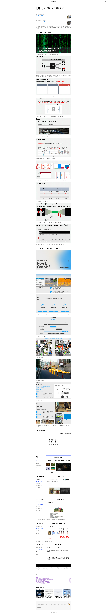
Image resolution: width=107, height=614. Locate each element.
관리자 (56, 612)
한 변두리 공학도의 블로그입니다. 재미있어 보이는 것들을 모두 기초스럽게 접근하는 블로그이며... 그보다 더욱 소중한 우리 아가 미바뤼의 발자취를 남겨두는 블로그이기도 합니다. (52, 604)
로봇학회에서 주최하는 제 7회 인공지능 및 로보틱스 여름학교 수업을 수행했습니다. (44, 579)
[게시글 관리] (39, 574)
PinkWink (53, 1)
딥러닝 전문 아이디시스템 (40, 21)
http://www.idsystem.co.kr (40, 20)
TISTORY (54, 612)
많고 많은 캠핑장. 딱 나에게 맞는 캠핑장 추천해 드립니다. (41, 583)
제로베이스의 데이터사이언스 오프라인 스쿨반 (44, 26)
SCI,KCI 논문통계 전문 (40, 15)
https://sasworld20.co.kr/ (40, 14)
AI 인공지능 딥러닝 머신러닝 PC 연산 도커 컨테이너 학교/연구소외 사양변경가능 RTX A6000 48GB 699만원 (50, 23)
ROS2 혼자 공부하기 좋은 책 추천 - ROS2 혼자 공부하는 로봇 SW (42, 578)
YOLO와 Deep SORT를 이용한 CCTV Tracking (40, 584)
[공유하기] (38, 574)
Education (37, 577)
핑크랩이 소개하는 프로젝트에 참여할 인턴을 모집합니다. (41, 580)
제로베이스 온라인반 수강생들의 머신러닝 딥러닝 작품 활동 (42, 581)
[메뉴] (2, 2)
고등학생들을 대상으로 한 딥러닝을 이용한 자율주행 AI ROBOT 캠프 (43, 582)
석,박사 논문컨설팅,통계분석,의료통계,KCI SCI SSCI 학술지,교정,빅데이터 (46, 16)
